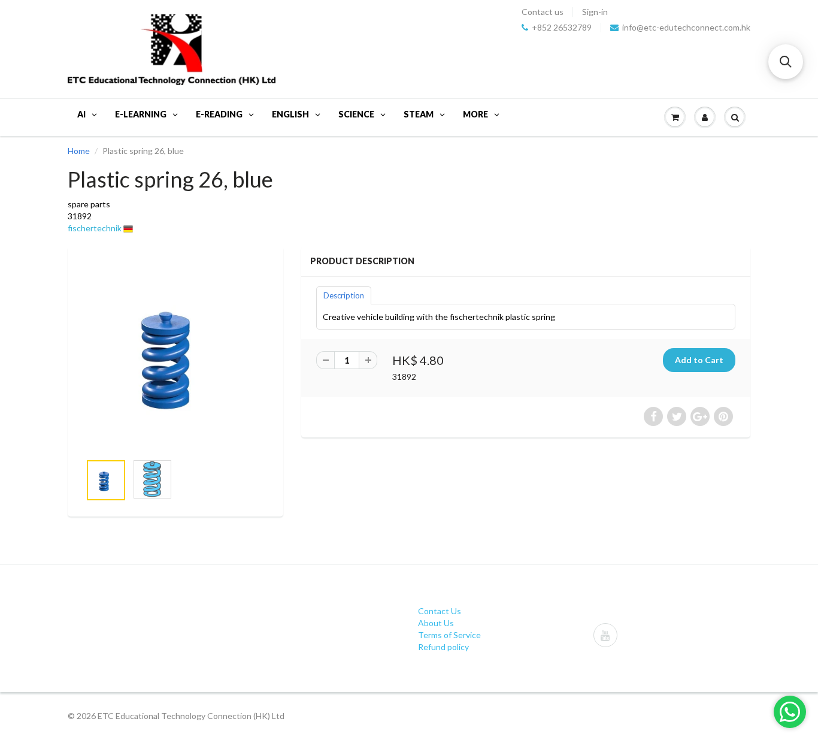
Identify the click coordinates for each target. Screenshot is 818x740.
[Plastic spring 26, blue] (175, 355)
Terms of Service (449, 635)
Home (79, 151)
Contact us (542, 12)
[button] (785, 61)
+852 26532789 (562, 27)
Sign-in (595, 12)
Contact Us (439, 611)
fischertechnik (95, 228)
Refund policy (443, 647)
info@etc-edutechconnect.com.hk (686, 27)
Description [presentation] (343, 295)
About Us (436, 623)
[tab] (343, 295)
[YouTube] (605, 635)
